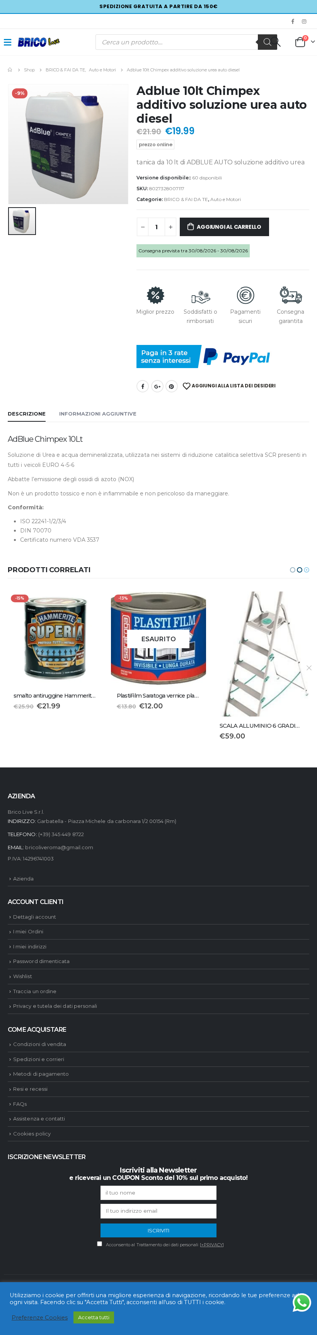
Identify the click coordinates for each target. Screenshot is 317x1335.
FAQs (20, 1104)
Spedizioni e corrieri (38, 1059)
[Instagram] (304, 21)
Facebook (142, 386)
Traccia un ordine (34, 991)
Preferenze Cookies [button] (40, 1317)
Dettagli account (34, 917)
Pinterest (171, 386)
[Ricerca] (267, 42)
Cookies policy (32, 1134)
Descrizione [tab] (27, 414)
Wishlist (22, 976)
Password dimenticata (41, 961)
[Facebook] (293, 21)
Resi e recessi (30, 1089)
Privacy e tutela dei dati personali (55, 1006)
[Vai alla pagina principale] (10, 69)
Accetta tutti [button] (93, 1317)
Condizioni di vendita (39, 1044)
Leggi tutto (90, 604)
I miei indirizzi (29, 946)
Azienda (23, 878)
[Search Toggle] (275, 42)
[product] (158, 654)
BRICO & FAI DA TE (186, 199)
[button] (292, 570)
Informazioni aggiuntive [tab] (97, 414)
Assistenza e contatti (39, 1118)
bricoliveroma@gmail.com (59, 847)
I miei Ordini (28, 931)
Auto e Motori (225, 199)
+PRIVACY (212, 1244)
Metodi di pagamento (41, 1074)
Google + (157, 386)
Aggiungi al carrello (229, 227)
